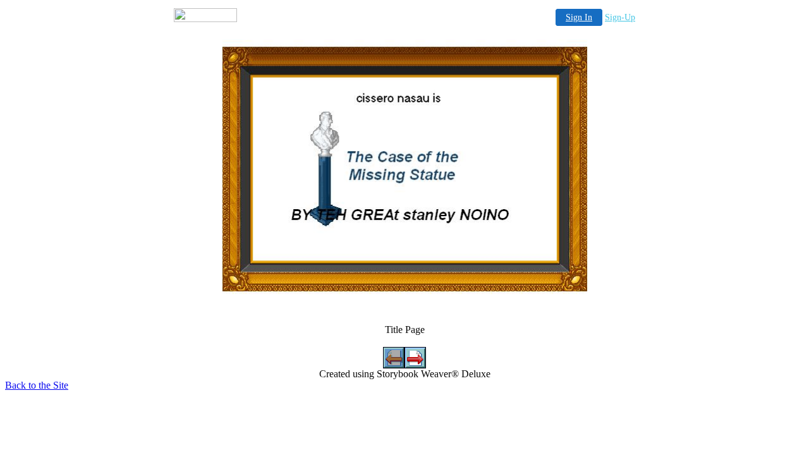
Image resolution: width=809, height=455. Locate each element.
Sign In (579, 17)
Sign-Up (620, 17)
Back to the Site (36, 385)
